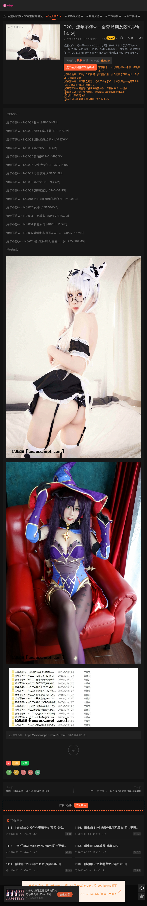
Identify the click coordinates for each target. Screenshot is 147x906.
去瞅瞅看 (65, 894)
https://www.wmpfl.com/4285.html (45, 735)
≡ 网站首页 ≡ (15, 16)
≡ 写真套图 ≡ (53, 16)
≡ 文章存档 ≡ (113, 16)
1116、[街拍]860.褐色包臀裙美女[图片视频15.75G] (34, 828)
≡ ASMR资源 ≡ (74, 16)
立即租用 (81, 805)
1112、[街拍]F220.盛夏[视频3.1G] (97, 846)
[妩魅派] (8, 5)
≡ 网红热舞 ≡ (34, 16)
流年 (25, 763)
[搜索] (121, 38)
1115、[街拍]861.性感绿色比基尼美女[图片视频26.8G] (105, 828)
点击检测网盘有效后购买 (80, 67)
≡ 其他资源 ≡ (94, 16)
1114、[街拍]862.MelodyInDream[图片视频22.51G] (35, 846)
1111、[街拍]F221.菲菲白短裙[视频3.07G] (33, 864)
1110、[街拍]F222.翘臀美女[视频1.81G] (101, 864)
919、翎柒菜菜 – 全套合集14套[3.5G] (27, 790)
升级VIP (105, 60)
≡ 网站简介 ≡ (132, 16)
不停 (16, 763)
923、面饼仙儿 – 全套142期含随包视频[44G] (115, 790)
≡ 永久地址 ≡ (15, 27)
